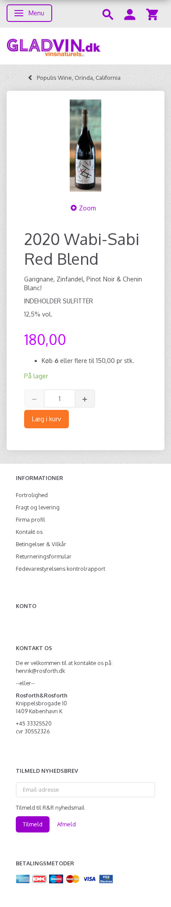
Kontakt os (29, 531)
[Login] (130, 14)
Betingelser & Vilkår (41, 544)
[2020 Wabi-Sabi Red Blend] (85, 146)
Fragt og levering (38, 507)
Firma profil (30, 519)
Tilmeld (33, 824)
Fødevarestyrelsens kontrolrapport (60, 568)
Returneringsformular (43, 556)
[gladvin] (85, 46)
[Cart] (152, 14)
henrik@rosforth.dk (40, 670)
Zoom (87, 208)
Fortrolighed (32, 494)
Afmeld (66, 824)
